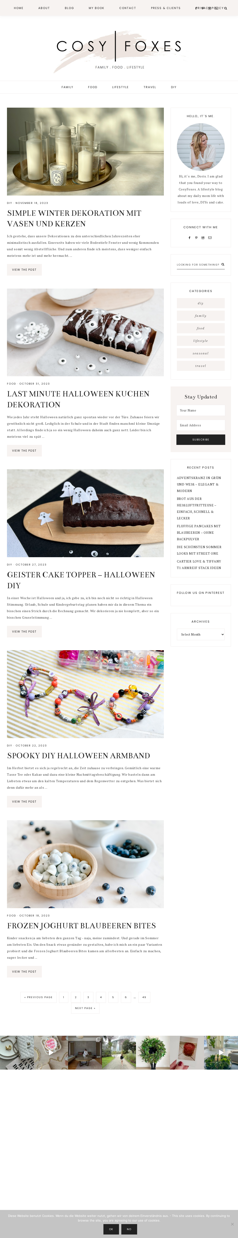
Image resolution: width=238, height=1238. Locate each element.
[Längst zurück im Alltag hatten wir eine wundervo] (119, 1053)
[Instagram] (204, 237)
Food (11, 384)
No (129, 1229)
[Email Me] (211, 237)
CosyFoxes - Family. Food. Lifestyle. (119, 50)
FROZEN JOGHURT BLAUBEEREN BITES (81, 925)
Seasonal (201, 353)
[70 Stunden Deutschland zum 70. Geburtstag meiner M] (187, 1053)
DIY (9, 203)
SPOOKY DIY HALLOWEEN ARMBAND (78, 755)
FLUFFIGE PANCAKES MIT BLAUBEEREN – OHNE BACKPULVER (199, 532)
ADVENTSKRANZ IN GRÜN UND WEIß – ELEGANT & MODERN (199, 484)
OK (111, 1229)
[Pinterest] (197, 237)
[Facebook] (191, 237)
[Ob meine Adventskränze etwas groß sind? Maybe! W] (153, 1053)
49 (146, 997)
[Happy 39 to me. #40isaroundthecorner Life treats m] (51, 1053)
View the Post (24, 270)
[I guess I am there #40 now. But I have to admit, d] (17, 1053)
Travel (200, 366)
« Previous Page (38, 999)
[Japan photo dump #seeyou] (85, 1053)
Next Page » (85, 1010)
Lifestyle (200, 341)
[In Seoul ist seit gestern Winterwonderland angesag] (221, 1053)
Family (201, 316)
